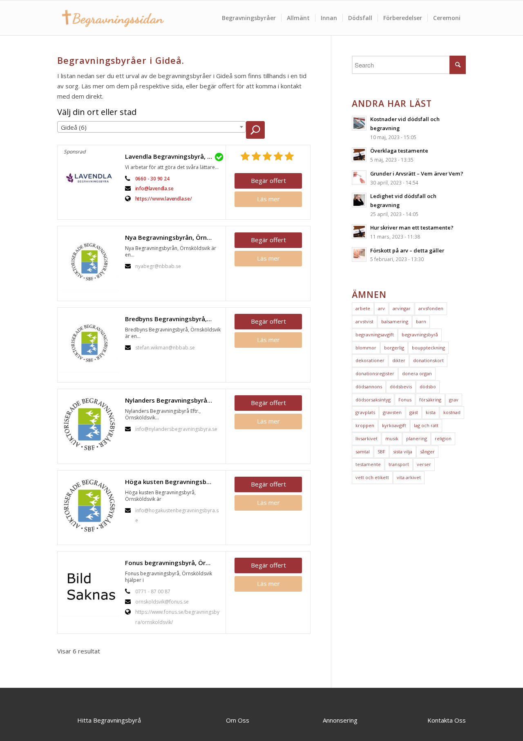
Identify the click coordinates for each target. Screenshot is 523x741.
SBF (381, 451)
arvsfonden (430, 308)
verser (424, 464)
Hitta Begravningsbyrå (109, 720)
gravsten (392, 412)
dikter (398, 360)
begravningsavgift (374, 334)
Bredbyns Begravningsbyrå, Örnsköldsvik (173, 319)
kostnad (451, 412)
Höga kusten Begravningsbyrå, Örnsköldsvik (173, 481)
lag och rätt (426, 425)
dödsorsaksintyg (373, 399)
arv (381, 308)
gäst (413, 412)
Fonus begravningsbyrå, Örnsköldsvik (173, 563)
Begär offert (268, 180)
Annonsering (340, 720)
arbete (362, 308)
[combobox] (151, 127)
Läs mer (268, 199)
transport (399, 464)
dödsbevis (401, 386)
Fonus (404, 399)
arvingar (402, 308)
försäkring (430, 399)
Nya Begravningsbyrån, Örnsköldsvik (173, 237)
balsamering (394, 321)
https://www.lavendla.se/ (163, 198)
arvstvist (364, 321)
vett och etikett (372, 477)
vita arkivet (409, 477)
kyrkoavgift (394, 425)
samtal (362, 451)
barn (421, 321)
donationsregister (374, 373)
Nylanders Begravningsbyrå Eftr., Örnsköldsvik (173, 400)
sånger (427, 451)
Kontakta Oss (446, 720)
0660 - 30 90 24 (152, 178)
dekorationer (369, 360)
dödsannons (368, 386)
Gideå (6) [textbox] (74, 127)
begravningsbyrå (420, 334)
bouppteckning (428, 348)
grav (453, 399)
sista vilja (402, 451)
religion (443, 438)
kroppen (364, 425)
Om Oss (237, 720)
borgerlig (394, 348)
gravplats (365, 412)
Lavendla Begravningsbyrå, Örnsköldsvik (173, 156)
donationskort (428, 360)
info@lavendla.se (154, 188)
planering (416, 438)
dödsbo (428, 386)
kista (431, 412)
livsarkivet (366, 438)
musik (391, 438)
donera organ (417, 373)
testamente (368, 464)
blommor (365, 348)
